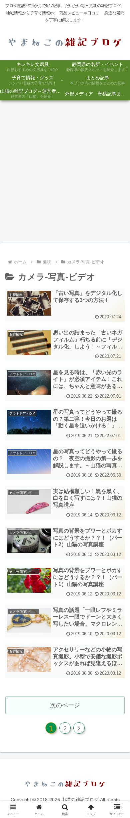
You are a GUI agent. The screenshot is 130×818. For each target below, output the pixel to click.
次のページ (65, 705)
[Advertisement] (65, 173)
